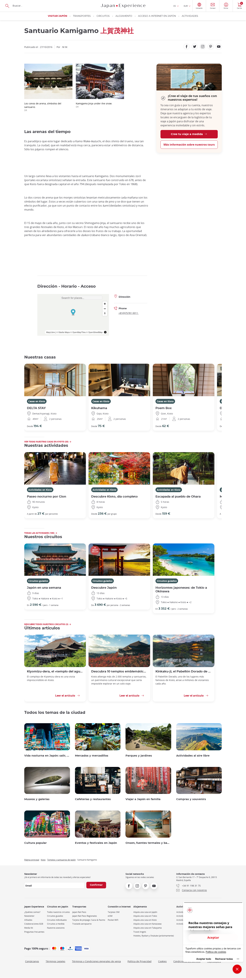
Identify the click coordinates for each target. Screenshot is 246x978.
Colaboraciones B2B (33, 924)
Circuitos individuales (57, 920)
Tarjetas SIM (113, 912)
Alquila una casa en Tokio (145, 916)
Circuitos (103, 16)
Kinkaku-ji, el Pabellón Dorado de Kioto (183, 671)
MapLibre (50, 332)
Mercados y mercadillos (91, 755)
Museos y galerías (37, 799)
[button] (73, 312)
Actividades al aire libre (193, 755)
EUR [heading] (186, 6)
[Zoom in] (104, 303)
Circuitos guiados (38, 580)
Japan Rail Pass (79, 912)
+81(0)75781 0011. (128, 313)
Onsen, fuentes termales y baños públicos (148, 843)
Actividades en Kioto (40, 489)
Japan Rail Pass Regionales (84, 916)
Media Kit (28, 928)
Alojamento (123, 16)
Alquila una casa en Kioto (145, 920)
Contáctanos (32, 961)
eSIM (110, 916)
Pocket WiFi (113, 920)
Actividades (190, 16)
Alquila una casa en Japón (145, 912)
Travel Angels (139, 932)
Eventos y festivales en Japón (96, 843)
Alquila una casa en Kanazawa (147, 924)
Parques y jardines (139, 755)
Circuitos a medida (55, 924)
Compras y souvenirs (191, 799)
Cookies (162, 961)
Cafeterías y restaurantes (93, 799)
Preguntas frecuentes (34, 932)
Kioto (43, 859)
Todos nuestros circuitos (58, 912)
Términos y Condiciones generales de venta (96, 961)
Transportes (82, 16)
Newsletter (29, 916)
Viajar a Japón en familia (143, 799)
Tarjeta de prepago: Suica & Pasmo (88, 920)
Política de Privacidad (139, 961)
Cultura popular (35, 843)
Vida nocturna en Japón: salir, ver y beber (47, 755)
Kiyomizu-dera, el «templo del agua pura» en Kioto (55, 671)
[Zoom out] (104, 308)
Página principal (31, 859)
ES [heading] (175, 6)
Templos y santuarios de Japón (61, 859)
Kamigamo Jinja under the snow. (94, 105)
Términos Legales (55, 961)
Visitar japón (57, 16)
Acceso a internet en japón (157, 16)
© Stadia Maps (63, 332)
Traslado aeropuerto (82, 924)
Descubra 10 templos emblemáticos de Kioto (119, 671)
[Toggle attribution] (105, 332)
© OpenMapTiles (78, 332)
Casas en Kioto (36, 401)
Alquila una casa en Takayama (147, 928)
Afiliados (28, 920)
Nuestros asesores (56, 928)
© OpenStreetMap (94, 332)
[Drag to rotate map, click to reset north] (104, 313)
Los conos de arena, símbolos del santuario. (42, 107)
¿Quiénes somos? (32, 912)
